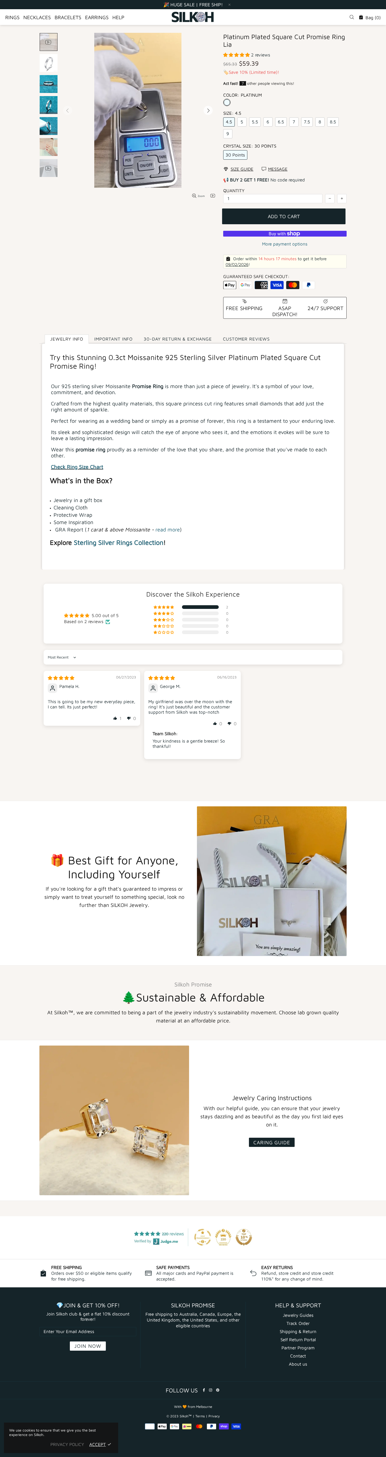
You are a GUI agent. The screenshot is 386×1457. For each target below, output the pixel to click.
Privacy (214, 1416)
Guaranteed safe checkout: (256, 276)
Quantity (233, 190)
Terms (200, 1416)
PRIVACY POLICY (67, 1444)
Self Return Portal (298, 1339)
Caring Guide (271, 1142)
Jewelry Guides (298, 1315)
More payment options (284, 244)
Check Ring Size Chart (77, 467)
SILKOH (193, 17)
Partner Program (298, 1347)
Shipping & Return (298, 1331)
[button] (237, 55)
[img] (61, 678)
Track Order (298, 1323)
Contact (298, 1356)
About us (298, 1364)
